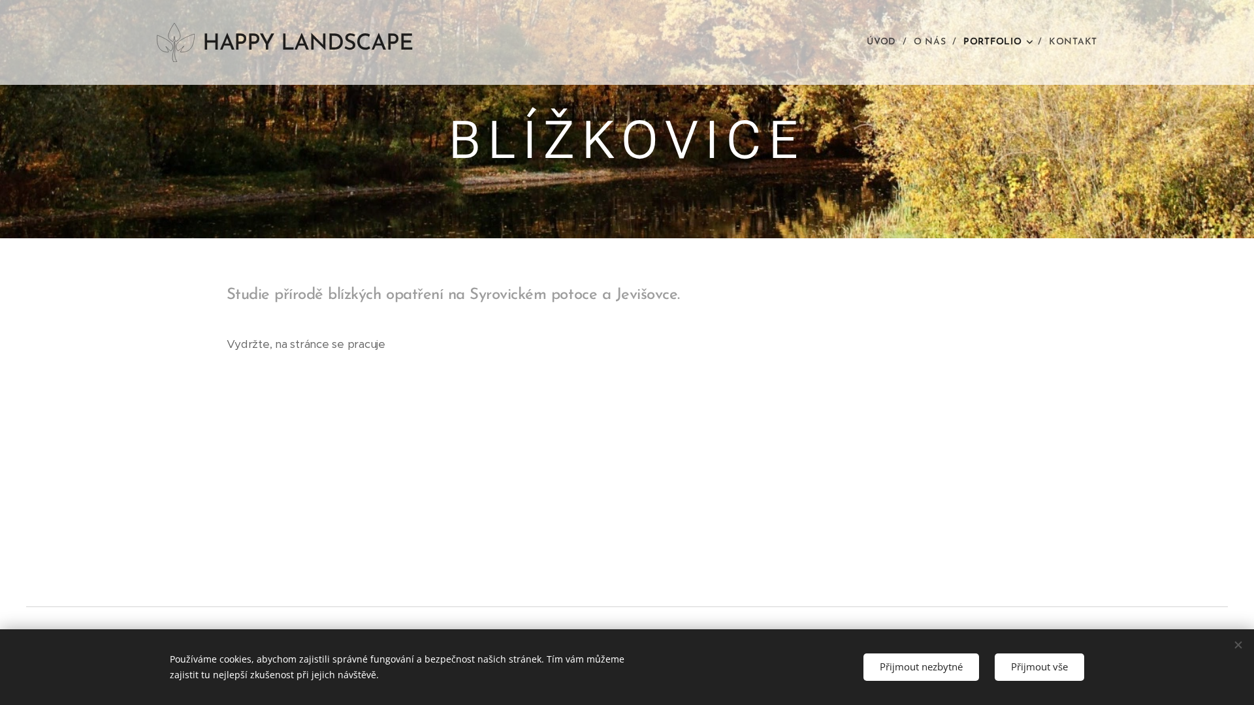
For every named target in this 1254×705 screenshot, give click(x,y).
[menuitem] (885, 42)
